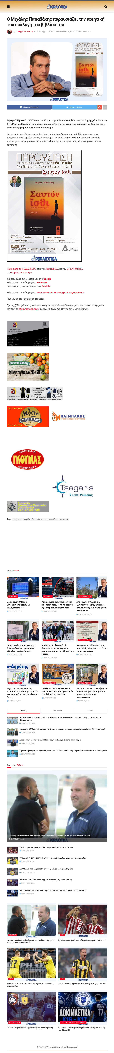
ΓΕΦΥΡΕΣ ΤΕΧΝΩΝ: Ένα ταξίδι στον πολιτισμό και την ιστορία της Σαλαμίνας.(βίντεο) (57, 691)
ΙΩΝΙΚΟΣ (12, 935)
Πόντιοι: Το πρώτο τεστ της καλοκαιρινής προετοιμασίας (45, 880)
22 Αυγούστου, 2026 (15, 611)
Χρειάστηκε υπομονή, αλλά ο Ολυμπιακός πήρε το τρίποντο (46, 847)
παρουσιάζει (51, 519)
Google (47, 279)
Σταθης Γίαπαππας (24, 31)
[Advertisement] (57, 545)
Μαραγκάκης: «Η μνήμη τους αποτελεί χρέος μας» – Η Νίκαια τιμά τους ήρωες (92, 648)
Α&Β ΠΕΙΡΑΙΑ (52, 269)
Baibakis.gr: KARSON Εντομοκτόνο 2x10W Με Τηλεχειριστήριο (18, 605)
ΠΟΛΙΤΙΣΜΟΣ (76, 31)
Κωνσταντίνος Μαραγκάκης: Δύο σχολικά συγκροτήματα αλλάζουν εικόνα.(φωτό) (21, 648)
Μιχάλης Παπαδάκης (33, 519)
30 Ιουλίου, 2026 (83, 701)
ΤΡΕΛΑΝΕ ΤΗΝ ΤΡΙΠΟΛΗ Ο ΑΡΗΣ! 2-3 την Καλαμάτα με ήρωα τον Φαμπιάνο (52, 858)
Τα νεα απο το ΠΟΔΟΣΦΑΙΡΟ (21, 269)
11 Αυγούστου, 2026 (84, 654)
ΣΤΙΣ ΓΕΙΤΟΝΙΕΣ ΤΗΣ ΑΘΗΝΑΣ (73, 1023)
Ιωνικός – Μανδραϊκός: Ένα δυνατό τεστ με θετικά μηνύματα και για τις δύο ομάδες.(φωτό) (50, 836)
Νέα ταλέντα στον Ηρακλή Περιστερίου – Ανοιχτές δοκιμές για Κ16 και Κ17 (52, 890)
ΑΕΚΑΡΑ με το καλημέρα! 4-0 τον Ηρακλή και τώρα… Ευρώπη (46, 869)
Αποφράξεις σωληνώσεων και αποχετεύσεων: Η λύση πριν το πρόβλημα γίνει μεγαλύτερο (57, 605)
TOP (62, 935)
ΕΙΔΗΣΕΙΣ (13, 596)
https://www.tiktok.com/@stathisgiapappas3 (60, 292)
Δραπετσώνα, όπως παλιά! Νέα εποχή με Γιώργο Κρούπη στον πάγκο (50, 740)
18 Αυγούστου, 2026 (50, 657)
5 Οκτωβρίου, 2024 (45, 31)
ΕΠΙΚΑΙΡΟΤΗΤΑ (75, 269)
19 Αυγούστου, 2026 (15, 654)
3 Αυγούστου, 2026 (49, 698)
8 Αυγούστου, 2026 (14, 701)
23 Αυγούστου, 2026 (17, 839)
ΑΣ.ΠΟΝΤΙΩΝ (14, 1023)
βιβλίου (17, 519)
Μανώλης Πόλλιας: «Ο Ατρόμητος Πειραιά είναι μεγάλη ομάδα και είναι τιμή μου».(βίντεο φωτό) (62, 729)
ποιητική (64, 519)
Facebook (42, 282)
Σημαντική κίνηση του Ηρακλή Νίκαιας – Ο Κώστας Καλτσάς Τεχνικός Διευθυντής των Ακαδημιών (63, 751)
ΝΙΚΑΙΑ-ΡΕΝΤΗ (62, 31)
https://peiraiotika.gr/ (21, 272)
